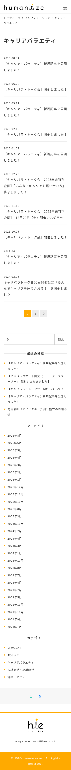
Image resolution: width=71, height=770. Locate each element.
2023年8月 (14, 568)
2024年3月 (14, 546)
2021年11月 (15, 604)
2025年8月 (14, 509)
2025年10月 (15, 502)
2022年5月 (14, 597)
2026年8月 (14, 435)
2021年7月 (14, 627)
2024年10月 (15, 524)
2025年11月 (15, 494)
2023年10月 (15, 560)
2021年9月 (14, 619)
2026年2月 (14, 472)
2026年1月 (14, 479)
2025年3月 (14, 516)
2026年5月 (14, 450)
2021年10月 (15, 612)
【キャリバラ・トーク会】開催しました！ (35, 389)
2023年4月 (14, 582)
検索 (61, 339)
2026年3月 (14, 465)
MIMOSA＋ (14, 648)
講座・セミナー (17, 677)
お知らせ (13, 655)
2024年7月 (14, 531)
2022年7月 (14, 590)
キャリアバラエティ (20, 662)
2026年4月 (14, 457)
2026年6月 (14, 443)
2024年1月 (14, 553)
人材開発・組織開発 (20, 670)
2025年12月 (15, 487)
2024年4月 (14, 538)
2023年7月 (14, 575)
